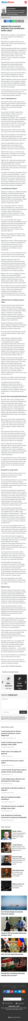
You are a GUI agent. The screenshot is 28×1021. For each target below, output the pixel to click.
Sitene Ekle (14, 987)
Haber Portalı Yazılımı (15, 1017)
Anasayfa (4, 985)
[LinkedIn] (10, 21)
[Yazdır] (19, 21)
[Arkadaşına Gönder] (16, 21)
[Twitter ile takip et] (8, 991)
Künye (9, 985)
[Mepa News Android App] (8, 1003)
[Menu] (26, 2)
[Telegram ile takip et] (20, 991)
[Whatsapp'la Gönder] (13, 21)
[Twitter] (8, 21)
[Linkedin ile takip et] (16, 991)
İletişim (15, 985)
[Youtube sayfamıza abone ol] (12, 991)
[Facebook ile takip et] (5, 991)
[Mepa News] (7, 2)
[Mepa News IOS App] (20, 1003)
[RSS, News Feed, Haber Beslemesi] (23, 991)
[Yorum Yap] (22, 21)
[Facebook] (5, 21)
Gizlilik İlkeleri (22, 985)
